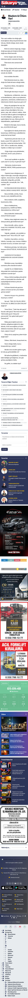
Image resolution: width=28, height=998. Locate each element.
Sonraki (23, 368)
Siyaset (10, 957)
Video (7, 965)
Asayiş (10, 949)
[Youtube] (15, 883)
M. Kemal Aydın (13, 498)
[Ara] (2, 6)
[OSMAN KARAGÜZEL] (3, 16)
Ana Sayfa (8, 930)
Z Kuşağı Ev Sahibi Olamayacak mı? (17, 479)
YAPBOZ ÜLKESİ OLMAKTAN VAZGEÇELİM (14, 385)
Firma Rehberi (9, 969)
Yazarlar (16, 10)
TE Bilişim (18, 922)
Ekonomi (10, 955)
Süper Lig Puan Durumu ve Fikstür (17, 990)
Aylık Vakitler (5, 709)
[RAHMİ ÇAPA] (4, 470)
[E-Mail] (9, 24)
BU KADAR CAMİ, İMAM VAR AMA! (12, 390)
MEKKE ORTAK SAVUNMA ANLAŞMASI (13, 399)
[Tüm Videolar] (26, 714)
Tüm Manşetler (20, 904)
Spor (9, 959)
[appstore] (7, 888)
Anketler (8, 974)
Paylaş (4, 32)
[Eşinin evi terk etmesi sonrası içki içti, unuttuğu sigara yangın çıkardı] (5, 752)
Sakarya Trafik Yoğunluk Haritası (19, 900)
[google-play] (20, 888)
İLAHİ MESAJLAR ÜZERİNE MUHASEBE (13, 394)
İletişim (7, 978)
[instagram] (15, 927)
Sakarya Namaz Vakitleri (7, 900)
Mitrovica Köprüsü (14, 464)
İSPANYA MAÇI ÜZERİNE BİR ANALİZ (12, 425)
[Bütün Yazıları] (26, 382)
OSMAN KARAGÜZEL (14, 21)
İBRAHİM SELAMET (14, 462)
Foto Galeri (8, 963)
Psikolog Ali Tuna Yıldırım (16, 491)
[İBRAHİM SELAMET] (4, 463)
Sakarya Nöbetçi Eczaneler (7, 895)
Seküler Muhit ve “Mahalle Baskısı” (16, 501)
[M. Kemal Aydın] (4, 500)
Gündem (10, 951)
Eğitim (10, 953)
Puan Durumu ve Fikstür (7, 905)
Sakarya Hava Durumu (19, 895)
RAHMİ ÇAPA (12, 469)
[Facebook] (7, 883)
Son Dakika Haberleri (5, 909)
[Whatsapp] (18, 883)
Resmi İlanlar (7, 10)
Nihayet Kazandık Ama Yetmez (17, 471)
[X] (10, 883)
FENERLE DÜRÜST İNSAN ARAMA (12, 422)
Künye (25, 10)
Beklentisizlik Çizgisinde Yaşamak (15, 493)
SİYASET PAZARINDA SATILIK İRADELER (13, 413)
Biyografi (8, 972)
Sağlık (10, 961)
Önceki (4, 368)
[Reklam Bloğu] (14, 531)
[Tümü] (26, 458)
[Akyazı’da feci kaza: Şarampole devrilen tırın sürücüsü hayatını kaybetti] (5, 741)
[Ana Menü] (4, 6)
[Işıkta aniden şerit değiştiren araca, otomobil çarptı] (5, 735)
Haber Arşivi (19, 908)
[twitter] (10, 927)
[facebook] (6, 927)
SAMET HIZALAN (13, 476)
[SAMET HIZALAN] (4, 478)
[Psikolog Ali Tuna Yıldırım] (4, 492)
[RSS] (20, 883)
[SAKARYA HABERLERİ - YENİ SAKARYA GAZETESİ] (14, 3)
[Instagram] (12, 883)
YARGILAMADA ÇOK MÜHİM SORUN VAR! (14, 404)
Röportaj (8, 970)
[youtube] (20, 927)
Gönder (4, 449)
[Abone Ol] (26, 33)
